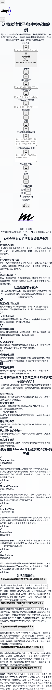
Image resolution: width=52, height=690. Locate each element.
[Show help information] (26, 47)
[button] (26, 125)
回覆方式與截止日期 (26, 148)
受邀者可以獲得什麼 (26, 132)
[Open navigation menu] (2, 2)
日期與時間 (26, 80)
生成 (27, 207)
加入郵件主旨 (26, 164)
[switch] (26, 171)
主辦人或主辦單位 (26, 99)
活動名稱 (26, 43)
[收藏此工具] (2, 19)
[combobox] (26, 76)
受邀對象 (26, 109)
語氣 (26, 121)
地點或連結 (26, 90)
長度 (26, 173)
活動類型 (26, 68)
